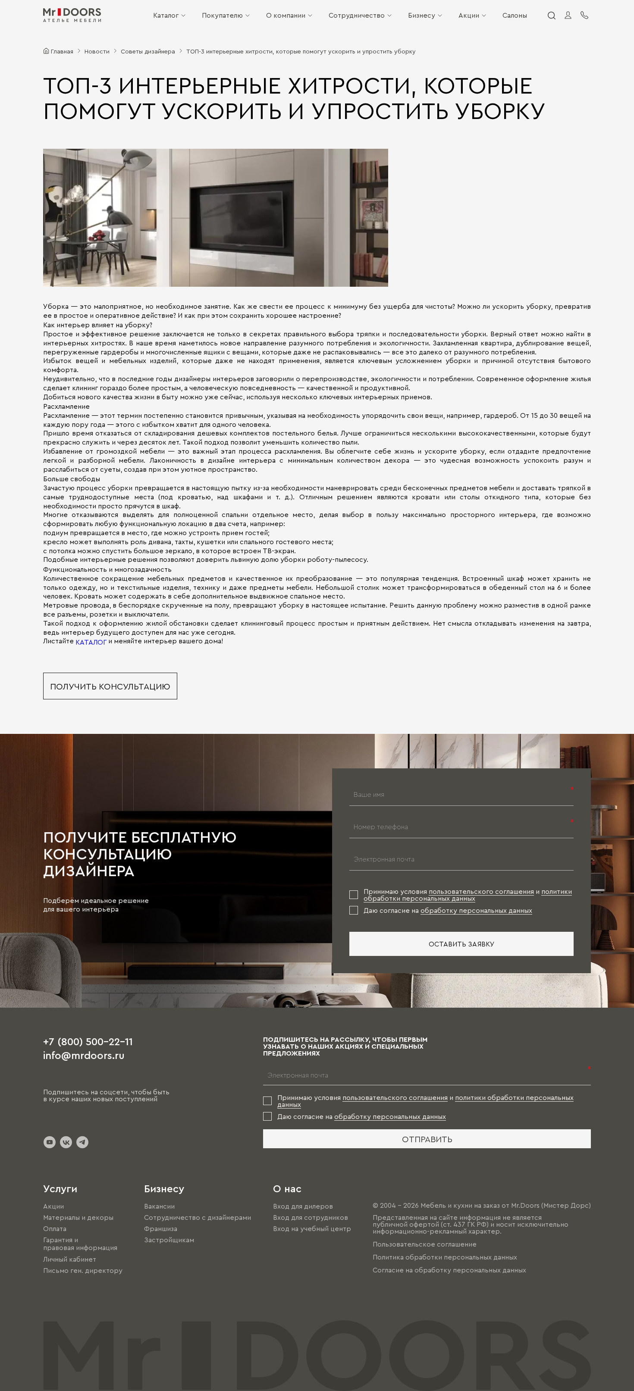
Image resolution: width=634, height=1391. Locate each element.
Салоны (514, 15)
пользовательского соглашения (481, 891)
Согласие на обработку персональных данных (449, 1269)
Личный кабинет (69, 1259)
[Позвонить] (584, 15)
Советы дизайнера (148, 51)
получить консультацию (110, 686)
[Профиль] (568, 15)
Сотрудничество (357, 15)
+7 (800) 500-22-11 (88, 1041)
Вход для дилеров (303, 1206)
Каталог (166, 15)
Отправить (427, 1138)
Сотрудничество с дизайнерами (197, 1217)
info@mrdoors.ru (84, 1055)
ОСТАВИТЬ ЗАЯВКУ (462, 943)
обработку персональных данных (476, 910)
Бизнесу (421, 15)
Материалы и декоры (78, 1217)
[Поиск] (551, 15)
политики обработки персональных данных (468, 895)
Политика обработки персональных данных (445, 1256)
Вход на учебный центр (312, 1228)
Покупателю (222, 15)
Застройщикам (169, 1239)
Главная (62, 51)
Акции (468, 15)
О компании (285, 15)
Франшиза (160, 1228)
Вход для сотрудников (310, 1217)
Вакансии (159, 1206)
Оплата (54, 1228)
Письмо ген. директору (82, 1270)
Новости (97, 51)
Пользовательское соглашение (425, 1244)
